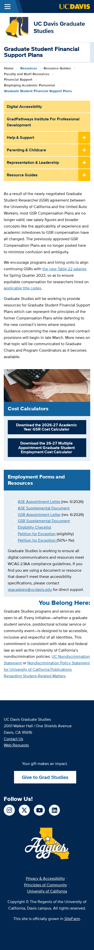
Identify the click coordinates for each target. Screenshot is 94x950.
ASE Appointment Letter (39, 501)
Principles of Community (45, 885)
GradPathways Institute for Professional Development (43, 122)
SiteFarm (72, 919)
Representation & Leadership (33, 162)
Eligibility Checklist (34, 527)
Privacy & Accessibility (45, 878)
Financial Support (18, 79)
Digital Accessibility (24, 106)
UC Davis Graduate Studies (59, 27)
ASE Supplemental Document (44, 508)
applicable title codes (22, 288)
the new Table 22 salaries (64, 269)
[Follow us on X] (24, 810)
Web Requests (16, 745)
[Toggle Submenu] (84, 138)
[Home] (17, 27)
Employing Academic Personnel (29, 85)
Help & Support (20, 137)
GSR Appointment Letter (39, 514)
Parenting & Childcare (26, 150)
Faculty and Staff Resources (26, 73)
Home (9, 68)
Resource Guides (57, 68)
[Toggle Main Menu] (7, 6)
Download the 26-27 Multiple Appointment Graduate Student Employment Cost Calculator (46, 447)
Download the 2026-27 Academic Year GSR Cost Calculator (46, 427)
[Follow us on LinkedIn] (54, 810)
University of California (47, 891)
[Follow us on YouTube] (39, 810)
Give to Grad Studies (45, 777)
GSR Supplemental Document (44, 521)
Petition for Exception (37, 534)
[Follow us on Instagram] (9, 810)
